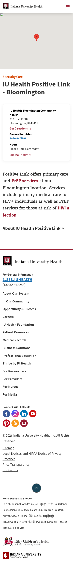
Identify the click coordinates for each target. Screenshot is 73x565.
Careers (8, 317)
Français (48, 510)
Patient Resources (16, 332)
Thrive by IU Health (17, 363)
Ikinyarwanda (10, 521)
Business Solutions (16, 348)
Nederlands (60, 504)
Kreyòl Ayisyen (11, 515)
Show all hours (19, 155)
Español (16, 504)
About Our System (16, 294)
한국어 (23, 521)
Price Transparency (16, 465)
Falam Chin (36, 510)
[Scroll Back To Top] (36, 488)
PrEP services (25, 181)
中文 (50, 504)
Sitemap (8, 448)
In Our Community (16, 301)
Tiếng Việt (18, 527)
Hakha (24, 515)
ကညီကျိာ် (48, 515)
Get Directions (19, 128)
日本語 (38, 515)
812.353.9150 (18, 138)
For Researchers (14, 371)
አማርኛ (26, 504)
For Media (10, 395)
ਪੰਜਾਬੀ (31, 521)
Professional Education (19, 356)
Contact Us (10, 470)
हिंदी (31, 515)
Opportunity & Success (19, 309)
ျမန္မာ (43, 504)
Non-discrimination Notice (17, 498)
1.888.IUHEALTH (17, 279)
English (7, 504)
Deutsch (59, 510)
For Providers (12, 379)
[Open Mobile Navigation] (67, 6)
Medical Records (14, 340)
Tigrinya (7, 527)
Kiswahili (52, 521)
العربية (34, 504)
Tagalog (62, 521)
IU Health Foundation (18, 325)
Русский (41, 521)
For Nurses (10, 387)
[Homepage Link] (22, 6)
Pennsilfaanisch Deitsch (16, 510)
